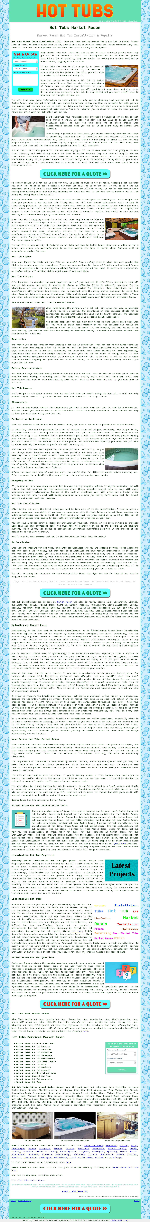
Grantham (28, 1152)
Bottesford (107, 1155)
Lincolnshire (62, 1146)
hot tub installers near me (54, 887)
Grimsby (16, 1152)
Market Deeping (117, 1149)
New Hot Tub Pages (24, 1201)
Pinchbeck (111, 1146)
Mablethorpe (60, 1158)
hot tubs (66, 154)
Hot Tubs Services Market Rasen (38, 1037)
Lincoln (92, 1155)
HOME (101, 21)
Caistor (70, 1149)
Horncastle (98, 1149)
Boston (120, 1155)
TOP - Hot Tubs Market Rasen (28, 1180)
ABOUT (115, 21)
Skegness (84, 1152)
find (20, 1019)
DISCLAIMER (132, 21)
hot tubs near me (62, 870)
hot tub (112, 42)
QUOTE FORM (120, 844)
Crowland (132, 1155)
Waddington (98, 1152)
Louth (73, 1158)
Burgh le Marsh (93, 1146)
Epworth (58, 1149)
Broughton (44, 1149)
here (85, 1031)
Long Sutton (30, 1158)
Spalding (112, 1152)
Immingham (83, 1149)
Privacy (136, 1201)
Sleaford (47, 1155)
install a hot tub (22, 890)
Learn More (116, 1220)
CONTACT (123, 21)
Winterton (79, 1155)
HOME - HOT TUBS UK (75, 1191)
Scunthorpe (115, 1158)
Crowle (133, 1149)
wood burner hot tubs (48, 838)
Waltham (99, 1158)
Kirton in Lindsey (46, 1152)
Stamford (16, 1158)
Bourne (32, 1149)
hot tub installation (37, 925)
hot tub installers (60, 916)
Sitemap (13, 1201)
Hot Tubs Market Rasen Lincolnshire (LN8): (37, 42)
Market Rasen (64, 602)
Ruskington (45, 1158)
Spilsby (124, 1146)
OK (126, 1220)
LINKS (108, 21)
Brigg (134, 1146)
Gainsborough (63, 1155)
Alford (123, 1152)
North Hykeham (68, 1152)
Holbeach (33, 1155)
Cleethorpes (18, 1149)
